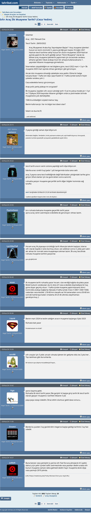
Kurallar (59, 7)
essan (12, 282)
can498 (12, 354)
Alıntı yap (86, 120)
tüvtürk (39, 496)
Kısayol (65, 29)
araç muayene (51, 496)
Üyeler (49, 7)
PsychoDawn (12, 210)
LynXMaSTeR (12, 246)
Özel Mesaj (85, 29)
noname (12, 35)
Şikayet (74, 29)
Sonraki (50, 24)
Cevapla (6, 498)
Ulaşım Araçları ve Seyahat (15, 14)
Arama (70, 7)
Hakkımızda (78, 510)
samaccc (12, 132)
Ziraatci (12, 426)
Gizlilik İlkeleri (52, 510)
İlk (36, 24)
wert (12, 166)
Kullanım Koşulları (66, 510)
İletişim (87, 510)
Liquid (12, 318)
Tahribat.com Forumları (11, 12)
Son (56, 24)
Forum (25, 7)
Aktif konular (37, 7)
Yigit (12, 390)
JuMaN (12, 463)
